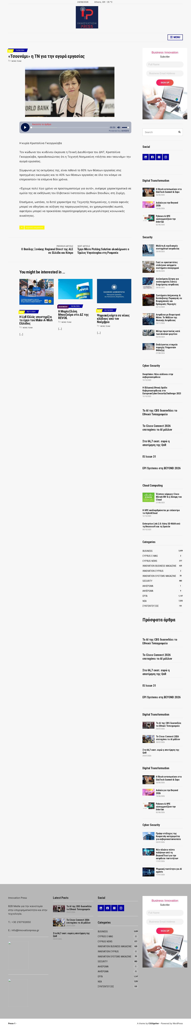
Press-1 (11, 1023)
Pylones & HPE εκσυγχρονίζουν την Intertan (166, 219)
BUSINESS (62, 307)
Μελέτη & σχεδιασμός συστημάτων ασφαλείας (167, 247)
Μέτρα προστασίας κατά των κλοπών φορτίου (168, 332)
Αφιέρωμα (148, 590)
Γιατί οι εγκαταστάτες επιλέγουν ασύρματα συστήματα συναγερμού (167, 265)
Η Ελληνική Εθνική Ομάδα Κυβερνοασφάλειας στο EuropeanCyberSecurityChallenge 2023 (162, 390)
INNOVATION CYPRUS (153, 571)
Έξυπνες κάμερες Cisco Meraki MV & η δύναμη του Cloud (169, 497)
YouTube (166, 157)
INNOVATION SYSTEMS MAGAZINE (159, 576)
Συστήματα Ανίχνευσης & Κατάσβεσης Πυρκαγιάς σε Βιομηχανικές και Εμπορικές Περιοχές (169, 299)
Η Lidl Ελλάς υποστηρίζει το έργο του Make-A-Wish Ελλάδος (35, 320)
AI (22, 227)
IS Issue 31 (149, 456)
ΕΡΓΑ (145, 596)
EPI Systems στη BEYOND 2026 (162, 468)
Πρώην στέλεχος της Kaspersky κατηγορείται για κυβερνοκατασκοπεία (168, 836)
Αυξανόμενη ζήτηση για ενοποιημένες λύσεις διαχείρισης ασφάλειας (167, 281)
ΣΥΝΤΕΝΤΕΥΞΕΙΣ (151, 606)
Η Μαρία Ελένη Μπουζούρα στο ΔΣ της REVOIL (73, 314)
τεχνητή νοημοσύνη (34, 227)
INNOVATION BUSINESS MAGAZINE (159, 565)
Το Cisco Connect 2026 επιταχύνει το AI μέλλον (157, 427)
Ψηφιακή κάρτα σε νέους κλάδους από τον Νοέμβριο (113, 319)
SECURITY (147, 580)
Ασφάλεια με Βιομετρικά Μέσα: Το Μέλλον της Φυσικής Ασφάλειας (168, 317)
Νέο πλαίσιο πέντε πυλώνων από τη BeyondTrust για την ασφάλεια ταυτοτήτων (167, 854)
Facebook (152, 157)
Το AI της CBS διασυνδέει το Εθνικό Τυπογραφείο (160, 412)
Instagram (159, 157)
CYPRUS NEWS (150, 561)
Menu (176, 37)
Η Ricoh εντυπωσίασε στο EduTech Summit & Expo (169, 190)
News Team (16, 61)
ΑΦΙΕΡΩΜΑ (148, 586)
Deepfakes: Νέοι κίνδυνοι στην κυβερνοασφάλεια (158, 375)
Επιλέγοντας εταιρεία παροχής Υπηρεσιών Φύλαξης (166, 347)
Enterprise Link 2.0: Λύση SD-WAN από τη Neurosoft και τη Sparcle (161, 525)
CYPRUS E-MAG (150, 555)
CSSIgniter (153, 1023)
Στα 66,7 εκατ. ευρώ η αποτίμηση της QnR (156, 443)
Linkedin (146, 157)
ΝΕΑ (10, 51)
